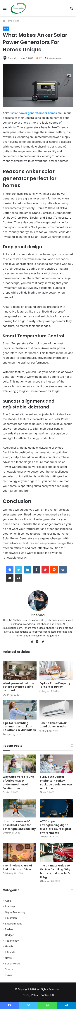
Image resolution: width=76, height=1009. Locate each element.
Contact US (47, 995)
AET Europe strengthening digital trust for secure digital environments (55, 827)
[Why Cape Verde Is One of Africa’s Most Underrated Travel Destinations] (19, 763)
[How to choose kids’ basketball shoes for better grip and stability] (19, 808)
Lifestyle (10, 952)
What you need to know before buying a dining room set (18, 686)
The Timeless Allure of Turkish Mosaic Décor (17, 867)
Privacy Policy (30, 995)
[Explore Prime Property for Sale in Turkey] (56, 670)
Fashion (9, 929)
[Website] (33, 641)
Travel (8, 974)
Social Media (12, 963)
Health (9, 946)
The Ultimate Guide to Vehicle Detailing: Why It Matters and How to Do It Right (56, 871)
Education (11, 917)
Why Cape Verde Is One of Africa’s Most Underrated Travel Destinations (18, 782)
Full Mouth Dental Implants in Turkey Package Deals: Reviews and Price (56, 782)
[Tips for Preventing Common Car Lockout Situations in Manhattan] (20, 709)
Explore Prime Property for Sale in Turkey (54, 685)
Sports (9, 969)
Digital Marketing (15, 912)
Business (10, 906)
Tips (17, 20)
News (8, 957)
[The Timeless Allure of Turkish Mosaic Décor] (19, 852)
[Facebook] (9, 569)
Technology (12, 940)
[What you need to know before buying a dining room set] (20, 670)
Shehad (11, 58)
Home (9, 20)
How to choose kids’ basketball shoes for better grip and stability (19, 825)
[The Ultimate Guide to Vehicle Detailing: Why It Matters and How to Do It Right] (56, 852)
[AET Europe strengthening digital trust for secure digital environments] (56, 808)
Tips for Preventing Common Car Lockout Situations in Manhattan (19, 726)
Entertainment (13, 923)
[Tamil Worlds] (18, 8)
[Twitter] (18, 569)
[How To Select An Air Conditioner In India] (56, 709)
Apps (8, 900)
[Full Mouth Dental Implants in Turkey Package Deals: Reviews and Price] (56, 763)
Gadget (9, 934)
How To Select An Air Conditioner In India (53, 724)
